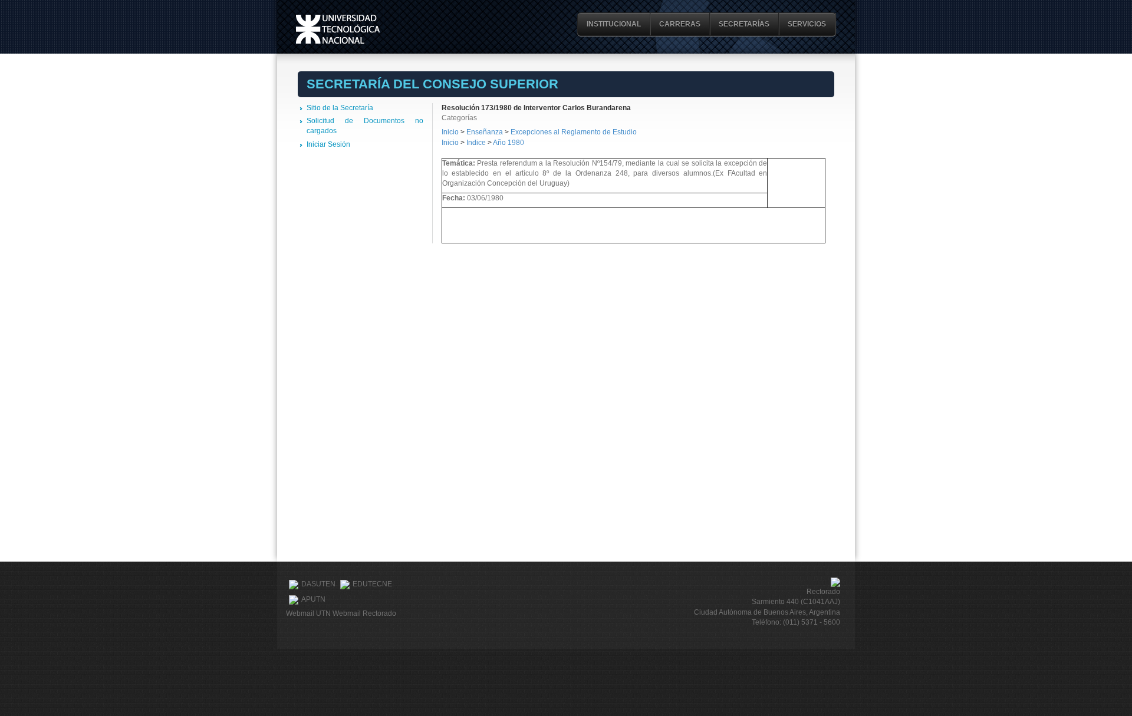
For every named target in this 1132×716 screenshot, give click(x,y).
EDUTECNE (372, 584)
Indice (476, 142)
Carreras (679, 24)
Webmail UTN (308, 613)
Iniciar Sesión (328, 144)
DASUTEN (318, 584)
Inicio (450, 132)
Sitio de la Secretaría (340, 108)
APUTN (313, 599)
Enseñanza (485, 132)
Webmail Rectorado (364, 613)
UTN (338, 29)
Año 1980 (508, 142)
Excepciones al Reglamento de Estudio (574, 132)
